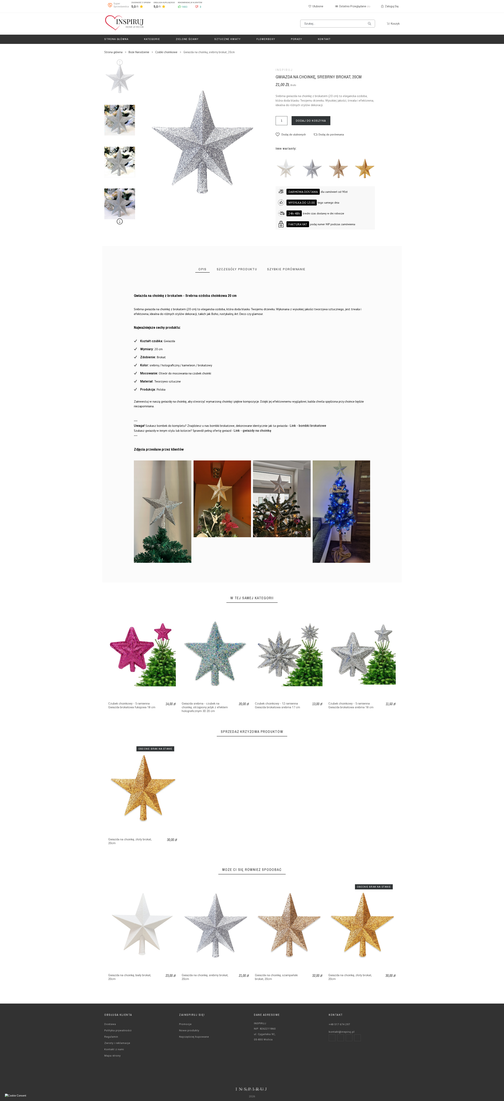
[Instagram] (340, 1037)
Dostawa (110, 1024)
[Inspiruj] (124, 24)
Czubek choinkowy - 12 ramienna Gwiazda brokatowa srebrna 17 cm (277, 705)
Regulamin (111, 1036)
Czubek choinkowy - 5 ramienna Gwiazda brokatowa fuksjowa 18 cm (131, 705)
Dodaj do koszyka (311, 121)
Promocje (185, 1024)
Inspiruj (284, 70)
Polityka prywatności (118, 1030)
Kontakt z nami (114, 1049)
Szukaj (370, 24)
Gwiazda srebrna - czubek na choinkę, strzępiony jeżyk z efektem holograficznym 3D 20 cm (205, 707)
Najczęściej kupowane (194, 1036)
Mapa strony (112, 1055)
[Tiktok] (357, 1037)
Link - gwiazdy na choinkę (252, 430)
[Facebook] (332, 1037)
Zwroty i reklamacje (117, 1043)
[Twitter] (349, 1037)
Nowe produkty (189, 1030)
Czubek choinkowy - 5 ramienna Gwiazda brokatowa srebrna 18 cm (350, 705)
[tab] (202, 269)
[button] (291, 134)
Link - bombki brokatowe (308, 426)
